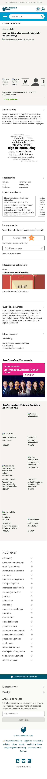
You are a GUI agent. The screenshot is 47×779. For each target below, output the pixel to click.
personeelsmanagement (13, 630)
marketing (7, 605)
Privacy (14, 744)
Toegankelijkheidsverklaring (15, 748)
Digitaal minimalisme (33, 441)
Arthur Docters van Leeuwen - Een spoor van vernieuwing (36, 484)
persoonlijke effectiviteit (13, 634)
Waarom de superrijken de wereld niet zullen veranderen (9, 484)
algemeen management (13, 562)
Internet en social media (12, 23)
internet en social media (13, 588)
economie (6, 575)
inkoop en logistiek (10, 583)
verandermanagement (12, 656)
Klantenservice (10, 686)
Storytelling (32, 526)
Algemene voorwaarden (33, 741)
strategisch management (13, 651)
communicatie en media (13, 571)
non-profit (6, 613)
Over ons (23, 751)
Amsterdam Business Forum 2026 (22, 371)
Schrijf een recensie (13, 248)
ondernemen (8, 617)
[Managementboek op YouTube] (23, 761)
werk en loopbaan (10, 660)
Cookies (22, 744)
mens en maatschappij (12, 609)
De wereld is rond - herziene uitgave (10, 527)
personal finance (9, 626)
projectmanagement (11, 639)
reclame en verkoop (11, 647)
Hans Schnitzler (8, 29)
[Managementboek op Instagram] (29, 761)
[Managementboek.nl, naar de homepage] (9, 10)
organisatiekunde (10, 622)
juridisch (6, 596)
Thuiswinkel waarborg (14, 741)
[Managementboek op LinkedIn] (17, 761)
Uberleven (6, 440)
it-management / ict (11, 592)
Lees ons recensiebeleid (11, 253)
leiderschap (7, 600)
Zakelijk (6, 692)
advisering (7, 558)
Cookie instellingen (34, 744)
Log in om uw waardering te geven (15, 243)
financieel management (13, 579)
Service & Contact (35, 748)
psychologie (7, 643)
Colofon (6, 744)
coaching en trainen (11, 566)
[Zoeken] (42, 16)
